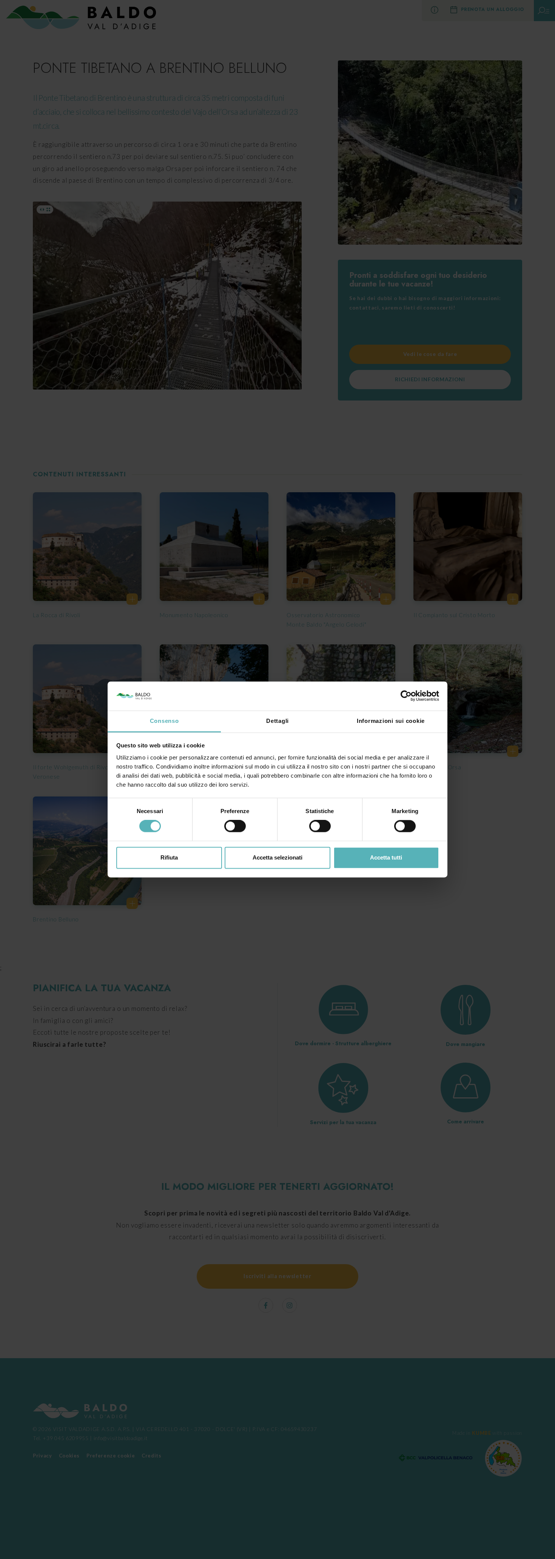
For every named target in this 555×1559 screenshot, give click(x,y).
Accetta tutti (386, 857)
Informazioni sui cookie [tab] (391, 721)
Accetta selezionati (277, 857)
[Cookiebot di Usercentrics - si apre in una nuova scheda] (406, 696)
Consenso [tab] (164, 721)
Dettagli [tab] (277, 721)
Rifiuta (169, 857)
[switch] (235, 826)
